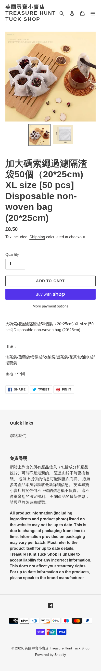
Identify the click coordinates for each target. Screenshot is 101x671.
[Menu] (93, 13)
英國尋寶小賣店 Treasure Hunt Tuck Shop (30, 13)
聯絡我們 (18, 435)
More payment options (50, 306)
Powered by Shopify (50, 655)
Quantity (12, 254)
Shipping (37, 237)
